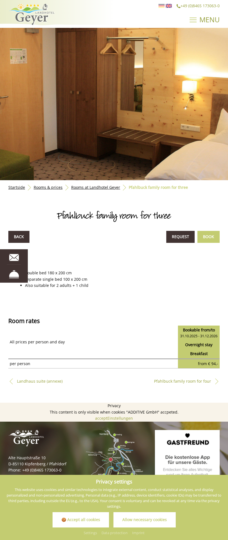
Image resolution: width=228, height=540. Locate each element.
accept (101, 418)
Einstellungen (120, 418)
